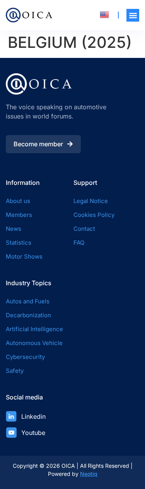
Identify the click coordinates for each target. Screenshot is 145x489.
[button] (132, 15)
